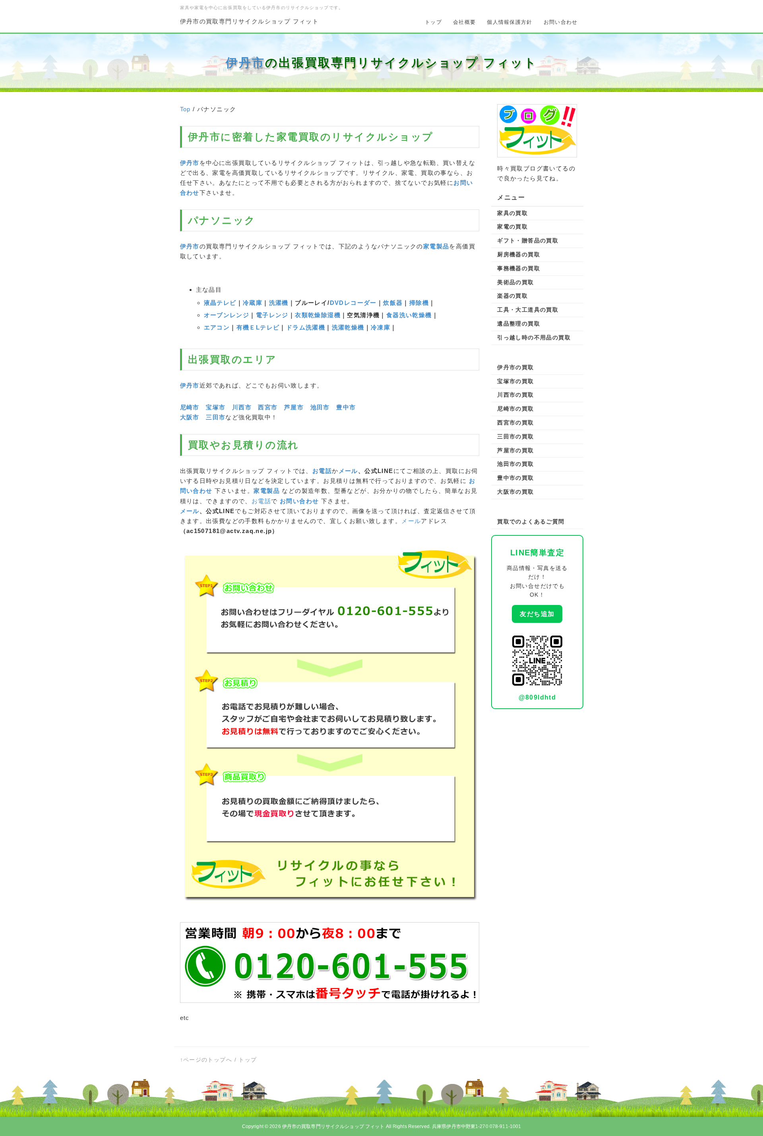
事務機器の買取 (518, 268)
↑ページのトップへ (206, 1060)
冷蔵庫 (252, 302)
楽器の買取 (512, 296)
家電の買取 (512, 226)
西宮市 (267, 407)
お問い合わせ (561, 22)
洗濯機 (279, 302)
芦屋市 (294, 407)
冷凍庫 (380, 327)
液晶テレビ (220, 302)
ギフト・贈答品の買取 (527, 240)
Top (185, 109)
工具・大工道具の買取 (527, 309)
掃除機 (419, 302)
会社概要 (464, 22)
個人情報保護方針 (509, 22)
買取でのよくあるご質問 (530, 521)
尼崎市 (189, 407)
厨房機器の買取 (518, 254)
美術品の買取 (515, 282)
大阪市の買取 (515, 492)
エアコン (217, 327)
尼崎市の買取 (515, 408)
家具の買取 (512, 213)
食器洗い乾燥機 (409, 315)
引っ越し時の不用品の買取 (534, 337)
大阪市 (189, 417)
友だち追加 (537, 614)
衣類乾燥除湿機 (318, 315)
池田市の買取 (515, 464)
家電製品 (436, 246)
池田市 (320, 407)
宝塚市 (215, 407)
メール (348, 470)
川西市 (242, 407)
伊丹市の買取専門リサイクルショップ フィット (249, 21)
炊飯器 (393, 302)
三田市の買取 (515, 436)
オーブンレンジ (227, 315)
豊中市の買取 (515, 478)
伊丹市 (245, 62)
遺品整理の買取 (518, 323)
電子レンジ (272, 315)
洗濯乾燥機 (348, 327)
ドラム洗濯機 (305, 327)
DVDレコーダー (353, 302)
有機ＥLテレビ (258, 327)
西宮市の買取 (515, 422)
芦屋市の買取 (515, 450)
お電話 (322, 470)
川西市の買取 (515, 395)
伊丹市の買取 (515, 367)
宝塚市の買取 (515, 381)
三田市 (215, 417)
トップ (433, 22)
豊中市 (346, 407)
